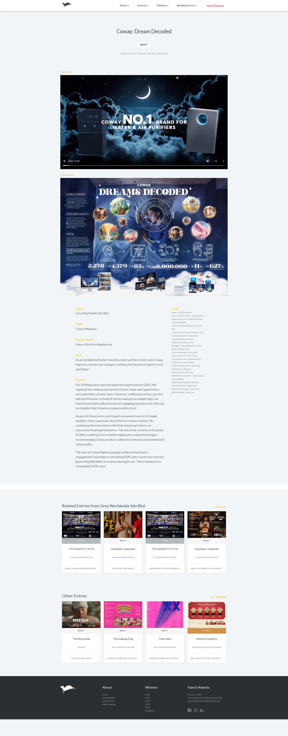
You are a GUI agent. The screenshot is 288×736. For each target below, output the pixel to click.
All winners (218, 597)
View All (220, 507)
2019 (147, 704)
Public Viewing (108, 704)
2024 (147, 694)
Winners (162, 5)
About (124, 5)
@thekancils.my (186, 5)
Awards (142, 5)
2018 (147, 707)
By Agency (149, 710)
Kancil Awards (67, 5)
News (105, 694)
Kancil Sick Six (108, 701)
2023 (147, 698)
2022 (147, 701)
